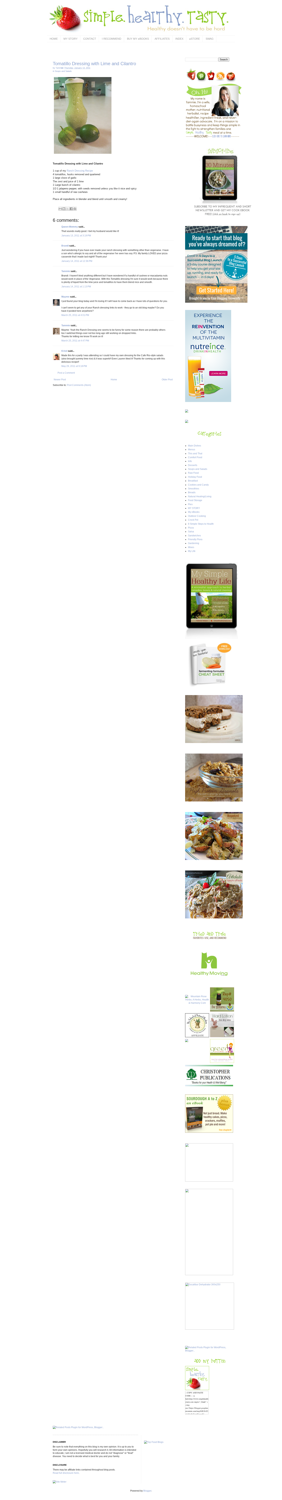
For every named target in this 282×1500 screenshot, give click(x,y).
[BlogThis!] (64, 209)
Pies (190, 504)
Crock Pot (193, 520)
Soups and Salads (63, 71)
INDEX (179, 38)
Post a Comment (66, 373)
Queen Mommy (69, 226)
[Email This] (60, 209)
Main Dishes (194, 445)
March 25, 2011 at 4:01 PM (75, 315)
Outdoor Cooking (197, 516)
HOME (54, 38)
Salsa (191, 531)
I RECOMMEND (111, 38)
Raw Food (193, 473)
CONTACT (89, 38)
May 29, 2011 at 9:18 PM (74, 366)
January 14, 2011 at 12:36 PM (76, 261)
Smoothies (193, 488)
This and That (195, 453)
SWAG (210, 38)
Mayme (65, 296)
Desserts (192, 465)
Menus (191, 449)
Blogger (147, 1490)
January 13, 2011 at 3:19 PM (76, 235)
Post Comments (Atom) (79, 385)
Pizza (191, 527)
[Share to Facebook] (71, 209)
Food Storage (195, 500)
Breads (191, 492)
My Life (191, 551)
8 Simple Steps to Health (201, 524)
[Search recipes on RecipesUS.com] (153, 1442)
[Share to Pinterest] (75, 209)
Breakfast (193, 480)
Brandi (65, 245)
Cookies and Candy (198, 484)
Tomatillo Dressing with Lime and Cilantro (94, 63)
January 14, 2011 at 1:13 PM (76, 286)
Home (114, 379)
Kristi (64, 351)
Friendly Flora (195, 539)
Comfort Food (195, 457)
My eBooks (194, 512)
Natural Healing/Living (199, 496)
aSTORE (194, 38)
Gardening (193, 543)
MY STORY (70, 38)
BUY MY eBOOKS (138, 38)
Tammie (65, 271)
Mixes (191, 547)
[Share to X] (67, 209)
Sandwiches (194, 535)
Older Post (167, 379)
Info (190, 461)
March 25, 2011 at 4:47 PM (75, 340)
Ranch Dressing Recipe (79, 170)
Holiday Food (195, 477)
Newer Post (60, 379)
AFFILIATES (162, 38)
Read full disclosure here (66, 1473)
